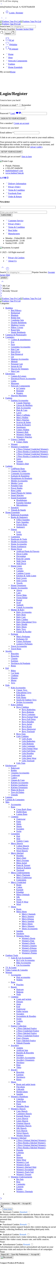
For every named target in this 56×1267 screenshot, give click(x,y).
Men (7, 802)
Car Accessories (23, 965)
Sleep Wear (21, 1160)
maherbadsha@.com (14, 170)
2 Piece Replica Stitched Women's (31, 1143)
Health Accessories (19, 541)
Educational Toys (23, 692)
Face (13, 344)
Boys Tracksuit (28, 731)
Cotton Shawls (22, 846)
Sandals (19, 931)
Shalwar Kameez (23, 868)
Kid (7, 668)
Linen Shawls (22, 1121)
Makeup (19, 992)
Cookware (15, 775)
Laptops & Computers (14, 799)
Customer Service (15, 220)
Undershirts (21, 880)
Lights (13, 381)
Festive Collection (18, 1026)
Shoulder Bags (22, 1106)
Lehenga (20, 1152)
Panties (19, 1189)
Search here (5, 26)
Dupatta (19, 1150)
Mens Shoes (21, 911)
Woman (8, 972)
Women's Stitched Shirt (26, 1167)
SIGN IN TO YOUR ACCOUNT (13, 119)
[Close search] (2, 283)
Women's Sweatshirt (25, 1169)
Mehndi (14, 361)
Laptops (8, 797)
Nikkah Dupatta (23, 1043)
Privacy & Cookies (16, 258)
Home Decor (16, 549)
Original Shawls (23, 1123)
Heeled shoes (22, 1092)
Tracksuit (20, 870)
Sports (19, 534)
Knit (18, 1006)
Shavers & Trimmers (20, 369)
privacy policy (36, 147)
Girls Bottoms (28, 743)
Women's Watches (24, 437)
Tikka (18, 1067)
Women (14, 444)
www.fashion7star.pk (14, 173)
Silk (18, 897)
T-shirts (19, 1021)
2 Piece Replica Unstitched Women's (32, 451)
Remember (26, 105)
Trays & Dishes (17, 792)
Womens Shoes (22, 936)
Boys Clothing (22, 707)
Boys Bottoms (28, 712)
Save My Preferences (19, 1254)
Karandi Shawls (23, 1116)
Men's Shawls (17, 843)
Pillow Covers (17, 327)
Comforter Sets (17, 320)
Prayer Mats (21, 595)
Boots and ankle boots (25, 1084)
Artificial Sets (22, 1050)
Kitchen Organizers (19, 787)
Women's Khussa (29, 948)
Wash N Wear (22, 902)
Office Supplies (23, 520)
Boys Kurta (27, 726)
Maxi (18, 1155)
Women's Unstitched (20, 447)
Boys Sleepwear (29, 729)
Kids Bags (20, 695)
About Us (12, 261)
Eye (12, 342)
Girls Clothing (22, 736)
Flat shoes (20, 1087)
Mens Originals (22, 894)
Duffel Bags (21, 812)
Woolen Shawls (23, 1135)
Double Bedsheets (19, 322)
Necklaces (20, 1077)
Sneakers (20, 933)
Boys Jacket (27, 724)
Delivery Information (17, 183)
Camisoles (20, 1184)
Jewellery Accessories (25, 1057)
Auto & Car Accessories (21, 958)
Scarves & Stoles (23, 422)
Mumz (13, 680)
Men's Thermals (23, 875)
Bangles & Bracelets (25, 1053)
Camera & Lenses (18, 376)
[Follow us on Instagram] (7, 178)
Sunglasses (21, 427)
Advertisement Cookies (13, 1244)
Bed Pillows (16, 310)
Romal (19, 600)
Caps (18, 593)
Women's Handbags (19, 1096)
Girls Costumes (28, 746)
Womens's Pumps (29, 953)
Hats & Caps (21, 410)
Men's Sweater (22, 860)
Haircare (20, 989)
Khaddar (20, 892)
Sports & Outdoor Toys (26, 700)
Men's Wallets (22, 417)
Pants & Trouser (23, 865)
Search (8, 34)
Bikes (13, 670)
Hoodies (20, 855)
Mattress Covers (18, 325)
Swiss (18, 899)
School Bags (21, 524)
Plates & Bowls (17, 790)
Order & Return (15, 196)
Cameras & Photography (16, 335)
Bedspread (15, 313)
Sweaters (20, 829)
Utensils (14, 795)
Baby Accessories (24, 612)
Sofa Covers (21, 580)
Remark (23, 1224)
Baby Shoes (21, 627)
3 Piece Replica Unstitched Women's (32, 456)
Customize (5, 1204)
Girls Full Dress (28, 751)
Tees (18, 1023)
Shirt (31, 29)
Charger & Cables (18, 471)
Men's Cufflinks (23, 415)
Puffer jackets (22, 1011)
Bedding (9, 308)
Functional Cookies (11, 1224)
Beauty (14, 987)
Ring (18, 1065)
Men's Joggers (28, 916)
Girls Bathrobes (28, 741)
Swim (18, 831)
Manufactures (14, 233)
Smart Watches (17, 495)
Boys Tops (21, 734)
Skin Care (15, 371)
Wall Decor (21, 563)
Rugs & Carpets (23, 559)
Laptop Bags (21, 814)
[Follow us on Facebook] (3, 178)
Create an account (21, 123)
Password (5, 113)
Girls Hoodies (28, 753)
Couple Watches (23, 403)
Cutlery (14, 778)
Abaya (19, 590)
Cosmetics (9, 337)
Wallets (19, 980)
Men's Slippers (28, 926)
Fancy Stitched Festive (26, 1040)
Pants (18, 821)
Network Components (17, 61)
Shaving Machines (19, 395)
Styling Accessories (24, 702)
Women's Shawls (18, 1109)
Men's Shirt (21, 858)
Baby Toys (21, 629)
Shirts (18, 824)
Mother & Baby (17, 610)
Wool (18, 904)
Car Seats (15, 673)
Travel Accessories (19, 646)
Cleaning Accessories (20, 773)
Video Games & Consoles (16, 970)
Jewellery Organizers (25, 1060)
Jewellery (15, 1045)
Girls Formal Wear (30, 748)
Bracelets (15, 653)
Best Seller (12, 230)
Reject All (16, 1204)
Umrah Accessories (24, 607)
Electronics (10, 374)
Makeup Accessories (20, 359)
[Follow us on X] (1, 178)
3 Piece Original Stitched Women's (31, 1145)
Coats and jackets (23, 999)
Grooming (15, 834)
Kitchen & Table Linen (26, 576)
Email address (7, 132)
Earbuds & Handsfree (20, 476)
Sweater (19, 29)
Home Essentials (15, 67)
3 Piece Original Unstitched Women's (32, 454)
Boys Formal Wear (30, 717)
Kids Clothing (17, 705)
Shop (10, 57)
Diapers (14, 678)
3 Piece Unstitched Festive (27, 1036)
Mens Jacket (21, 863)
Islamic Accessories (19, 588)
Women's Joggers (29, 946)
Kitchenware (10, 765)
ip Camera (20, 388)
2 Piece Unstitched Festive (27, 1031)
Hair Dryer (15, 352)
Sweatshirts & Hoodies (26, 1016)
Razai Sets (15, 330)
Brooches (15, 656)
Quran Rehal (21, 597)
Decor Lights (22, 554)
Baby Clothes (22, 619)
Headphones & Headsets (21, 478)
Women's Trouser (23, 1174)
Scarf (18, 602)
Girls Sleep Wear (29, 758)
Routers (19, 393)
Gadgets (9, 466)
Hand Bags (21, 1101)
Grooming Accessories (20, 347)
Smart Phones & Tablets (21, 493)
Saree (18, 459)
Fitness (14, 529)
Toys (13, 683)
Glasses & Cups (18, 780)
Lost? (12, 113)
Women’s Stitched (18, 1138)
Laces (18, 412)
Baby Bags (21, 614)
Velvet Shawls (22, 848)
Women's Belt (22, 432)
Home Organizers (18, 585)
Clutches (20, 1099)
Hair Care (15, 349)
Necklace (20, 1062)
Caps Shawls (21, 1111)
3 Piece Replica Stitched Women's (31, 1148)
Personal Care (17, 364)
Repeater (20, 391)
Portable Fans (17, 485)
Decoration (21, 556)
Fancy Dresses (22, 1038)
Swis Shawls (21, 1130)
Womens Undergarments (21, 1177)
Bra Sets (20, 1179)
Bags (13, 807)
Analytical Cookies (11, 1234)
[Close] (1, 286)
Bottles (14, 770)
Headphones (21, 500)
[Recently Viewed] (7, 270)
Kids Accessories (18, 688)
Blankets (14, 315)
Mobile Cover (17, 483)
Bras (18, 1182)
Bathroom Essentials (19, 515)
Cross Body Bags (23, 809)
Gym (18, 532)
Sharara (19, 1157)
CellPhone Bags (18, 468)
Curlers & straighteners (21, 339)
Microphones (22, 505)
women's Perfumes (24, 644)
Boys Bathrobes (28, 709)
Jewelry (8, 651)
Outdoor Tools (11, 955)
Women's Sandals (29, 950)
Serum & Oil (16, 366)
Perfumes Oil (22, 639)
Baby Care (21, 617)
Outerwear (20, 819)
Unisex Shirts (22, 442)
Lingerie (20, 1186)
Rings (13, 666)
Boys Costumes (28, 714)
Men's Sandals (28, 921)
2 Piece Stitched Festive (26, 1028)
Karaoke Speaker (23, 503)
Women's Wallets (23, 434)
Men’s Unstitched (18, 882)
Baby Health (21, 624)
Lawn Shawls (22, 1118)
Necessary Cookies (11, 1212)
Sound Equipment (18, 498)
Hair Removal (17, 354)
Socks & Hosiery (23, 425)
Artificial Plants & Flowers (27, 551)
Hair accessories (23, 977)
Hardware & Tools (19, 539)
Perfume (14, 634)
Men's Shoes (27, 924)
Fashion (11, 64)
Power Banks (16, 488)
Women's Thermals (24, 1191)
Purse (18, 1104)
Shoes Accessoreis (30, 928)
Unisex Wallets (22, 430)
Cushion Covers (23, 573)
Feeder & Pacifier (23, 632)
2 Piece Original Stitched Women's (31, 1140)
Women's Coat (22, 1162)
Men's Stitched (17, 853)
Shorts (19, 826)
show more (7, 1209)
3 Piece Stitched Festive (26, 1033)
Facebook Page (14, 193)
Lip (12, 356)
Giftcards (20, 1089)
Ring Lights (16, 490)
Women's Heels (28, 943)
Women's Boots (28, 938)
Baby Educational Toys (26, 622)
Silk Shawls (21, 1128)
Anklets (19, 1048)
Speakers (15, 507)
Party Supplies (22, 522)
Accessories (16, 804)
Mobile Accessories (19, 481)
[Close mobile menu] (1, 296)
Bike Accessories (23, 963)
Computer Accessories (20, 473)
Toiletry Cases (22, 841)
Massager (15, 383)
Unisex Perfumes (23, 641)
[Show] (1, 4)
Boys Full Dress (29, 719)
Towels (19, 583)
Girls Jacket (27, 756)
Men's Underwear (24, 877)
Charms (14, 658)
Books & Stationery (19, 517)
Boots (18, 909)
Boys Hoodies (28, 722)
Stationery (20, 527)
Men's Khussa (28, 919)
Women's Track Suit (25, 1172)
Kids (7, 685)
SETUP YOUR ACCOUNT (11, 152)
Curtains (20, 571)
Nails (18, 994)
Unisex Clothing (18, 439)
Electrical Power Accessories (23, 378)
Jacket (26, 29)
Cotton (19, 887)
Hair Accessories (23, 408)
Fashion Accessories (19, 400)
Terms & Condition (16, 190)
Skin (18, 838)
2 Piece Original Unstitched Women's (32, 449)
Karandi (19, 890)
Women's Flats (28, 941)
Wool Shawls (22, 851)
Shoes (13, 907)
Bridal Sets (15, 318)
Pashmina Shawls (23, 1126)
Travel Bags (16, 649)
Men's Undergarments (20, 872)
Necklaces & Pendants (20, 663)
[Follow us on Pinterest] (5, 178)
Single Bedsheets (18, 332)
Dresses (19, 1001)
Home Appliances (18, 546)
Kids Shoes (21, 697)
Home (10, 54)
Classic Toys (21, 690)
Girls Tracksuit (28, 761)
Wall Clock (21, 561)
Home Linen (16, 566)
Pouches (20, 984)
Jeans (18, 1004)
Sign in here (26, 156)
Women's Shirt (22, 464)
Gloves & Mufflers (24, 405)
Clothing (14, 675)
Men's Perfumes (23, 636)
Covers (19, 568)
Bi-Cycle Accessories (25, 960)
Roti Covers (21, 578)
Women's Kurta (23, 1165)
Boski (18, 885)
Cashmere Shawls (24, 1113)
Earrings (14, 661)
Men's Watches (22, 420)
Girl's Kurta (27, 739)
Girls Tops (20, 763)
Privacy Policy (14, 187)
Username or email (9, 105)
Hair (18, 836)
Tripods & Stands (18, 510)
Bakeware (15, 768)
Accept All (26, 1204)
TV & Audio (10, 967)
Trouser (19, 461)
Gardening (15, 537)
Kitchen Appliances (19, 785)
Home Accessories (19, 544)
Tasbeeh (19, 605)
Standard (23, 1212)
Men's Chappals (28, 914)
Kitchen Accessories (19, 782)
